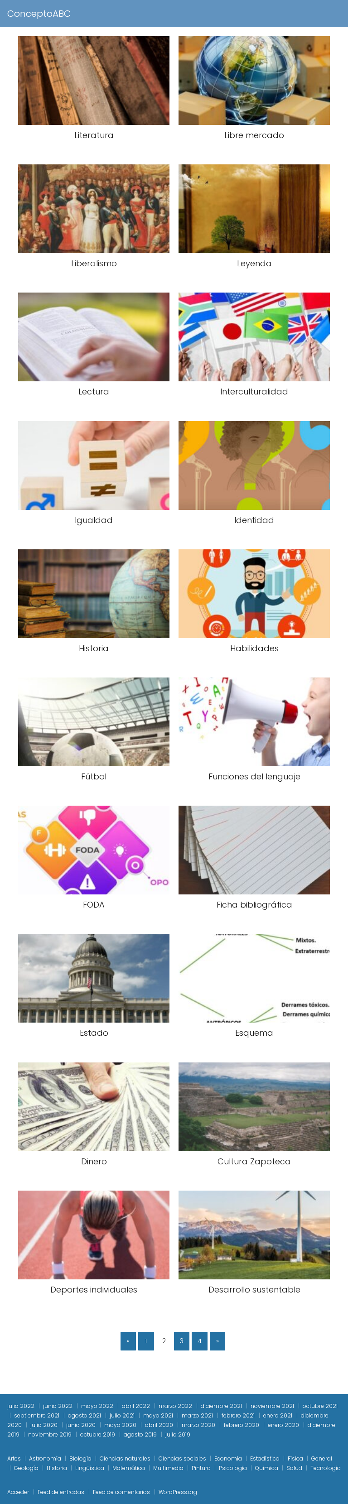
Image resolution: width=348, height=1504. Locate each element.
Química (266, 1468)
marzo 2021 (197, 1415)
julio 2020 (44, 1425)
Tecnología (325, 1468)
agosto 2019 (140, 1434)
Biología (80, 1458)
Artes (14, 1458)
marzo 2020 (198, 1425)
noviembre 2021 (272, 1406)
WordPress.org (178, 1492)
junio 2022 (57, 1406)
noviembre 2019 (50, 1434)
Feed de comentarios (121, 1492)
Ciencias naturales (125, 1458)
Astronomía (45, 1458)
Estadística (265, 1458)
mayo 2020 (120, 1425)
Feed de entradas (61, 1492)
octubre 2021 (320, 1406)
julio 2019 (177, 1434)
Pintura (201, 1468)
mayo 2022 (97, 1406)
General (321, 1458)
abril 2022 (136, 1406)
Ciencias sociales (182, 1458)
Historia (57, 1468)
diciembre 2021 (221, 1406)
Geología (26, 1468)
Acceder (18, 1492)
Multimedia (168, 1468)
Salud (294, 1468)
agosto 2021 (84, 1415)
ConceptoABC (39, 13)
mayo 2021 (158, 1415)
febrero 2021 (238, 1415)
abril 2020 (159, 1425)
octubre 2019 (97, 1434)
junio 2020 (81, 1425)
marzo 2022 (175, 1406)
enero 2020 (283, 1425)
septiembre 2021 (36, 1415)
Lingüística (89, 1468)
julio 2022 (20, 1406)
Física (295, 1458)
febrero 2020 (241, 1425)
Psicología (233, 1468)
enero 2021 (277, 1415)
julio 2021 (122, 1415)
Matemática (128, 1468)
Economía (228, 1458)
